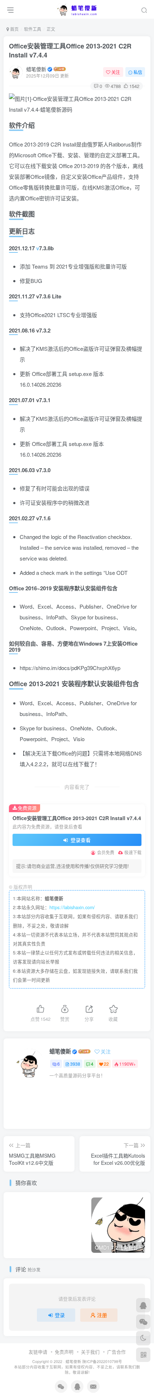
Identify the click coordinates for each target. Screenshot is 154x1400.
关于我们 (90, 1351)
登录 (60, 1314)
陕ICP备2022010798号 (102, 1361)
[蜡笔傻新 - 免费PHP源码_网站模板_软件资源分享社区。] (77, 8)
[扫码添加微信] (143, 1322)
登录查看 (80, 839)
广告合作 (116, 1351)
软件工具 (32, 29)
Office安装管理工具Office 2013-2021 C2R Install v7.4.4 (70, 50)
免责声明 (64, 1351)
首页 (14, 29)
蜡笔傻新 (36, 69)
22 (106, 1064)
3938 (75, 1064)
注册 (102, 1314)
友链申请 (38, 1351)
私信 (138, 72)
